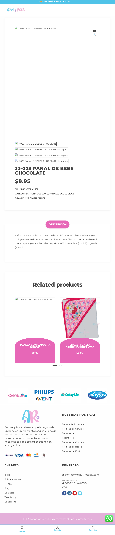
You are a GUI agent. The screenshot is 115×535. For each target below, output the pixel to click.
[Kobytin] (71, 395)
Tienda (8, 484)
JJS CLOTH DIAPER (35, 198)
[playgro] (97, 395)
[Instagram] (69, 493)
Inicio (7, 475)
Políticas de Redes (72, 447)
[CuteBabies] (17, 395)
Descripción (58, 224)
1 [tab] (55, 365)
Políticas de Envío (71, 451)
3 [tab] (61, 365)
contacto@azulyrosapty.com (82, 474)
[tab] (58, 224)
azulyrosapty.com (81, 519)
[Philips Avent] (44, 395)
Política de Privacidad (73, 424)
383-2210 (70, 483)
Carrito (93, 530)
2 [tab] (59, 365)
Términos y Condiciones (11, 499)
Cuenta (57, 530)
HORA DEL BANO (39, 193)
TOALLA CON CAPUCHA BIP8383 (35, 346)
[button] (95, 33)
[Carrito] (92, 527)
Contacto (9, 493)
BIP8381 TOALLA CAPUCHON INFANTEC (80, 346)
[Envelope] (80, 493)
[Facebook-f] (64, 493)
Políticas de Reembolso (68, 435)
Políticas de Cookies (73, 442)
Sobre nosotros (12, 479)
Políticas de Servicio (73, 429)
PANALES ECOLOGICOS (61, 193)
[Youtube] (74, 493)
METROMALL (69, 480)
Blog (6, 488)
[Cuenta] (57, 527)
